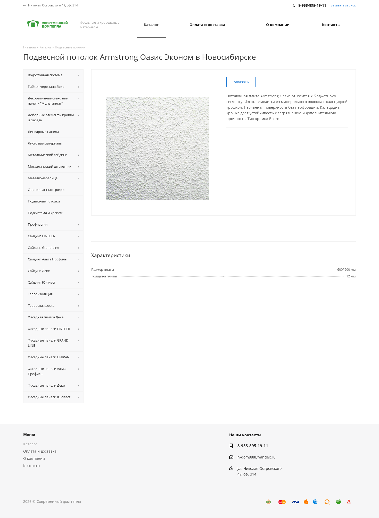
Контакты (31, 465)
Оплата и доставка (39, 451)
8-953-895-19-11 (252, 445)
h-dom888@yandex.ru (256, 457)
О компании (34, 458)
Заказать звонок (343, 5)
